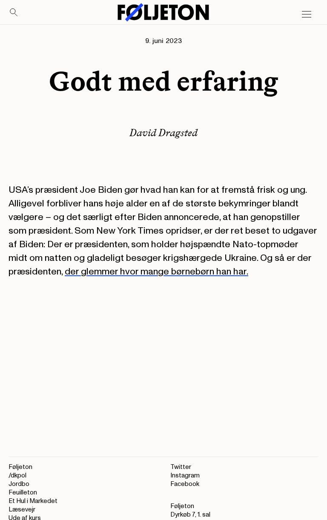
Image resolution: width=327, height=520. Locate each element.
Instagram (185, 475)
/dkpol (17, 475)
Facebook (184, 484)
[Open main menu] (306, 14)
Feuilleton (23, 492)
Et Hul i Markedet (33, 501)
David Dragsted (163, 132)
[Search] (14, 12)
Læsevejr (22, 509)
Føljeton (20, 467)
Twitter (180, 467)
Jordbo (19, 484)
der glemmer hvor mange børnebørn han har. (156, 271)
